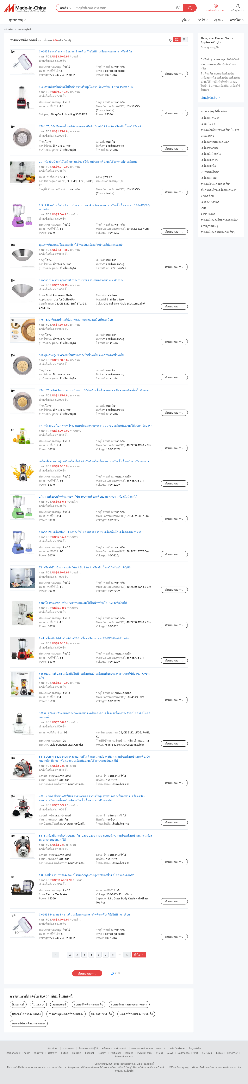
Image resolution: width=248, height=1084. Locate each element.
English (26, 1052)
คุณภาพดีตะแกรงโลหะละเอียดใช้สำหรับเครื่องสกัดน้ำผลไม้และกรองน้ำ (81, 244)
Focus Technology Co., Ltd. (126, 1063)
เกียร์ (203, 208)
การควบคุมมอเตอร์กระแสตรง (66, 1014)
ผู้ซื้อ (184, 20)
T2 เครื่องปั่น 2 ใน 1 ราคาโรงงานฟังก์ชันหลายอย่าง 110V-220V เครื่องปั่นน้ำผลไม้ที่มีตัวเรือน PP (95, 426)
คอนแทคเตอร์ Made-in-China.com (148, 1048)
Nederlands (183, 1052)
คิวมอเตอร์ (18, 1004)
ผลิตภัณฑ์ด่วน (177, 1048)
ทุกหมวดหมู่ (16, 20)
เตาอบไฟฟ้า (208, 124)
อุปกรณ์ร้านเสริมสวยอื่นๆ (216, 184)
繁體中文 (52, 1052)
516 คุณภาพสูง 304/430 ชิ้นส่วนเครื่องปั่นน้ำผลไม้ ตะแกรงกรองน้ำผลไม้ (81, 355)
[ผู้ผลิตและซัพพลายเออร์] (25, 8)
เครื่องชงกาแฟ (209, 148)
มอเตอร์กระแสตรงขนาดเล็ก (136, 1014)
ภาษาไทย (207, 1052)
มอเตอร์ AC (207, 196)
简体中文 (39, 1052)
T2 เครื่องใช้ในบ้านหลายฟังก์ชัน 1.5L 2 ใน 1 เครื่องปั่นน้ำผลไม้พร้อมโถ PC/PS (85, 567)
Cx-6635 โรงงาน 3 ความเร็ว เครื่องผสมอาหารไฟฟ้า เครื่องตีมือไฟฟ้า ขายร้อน (84, 914)
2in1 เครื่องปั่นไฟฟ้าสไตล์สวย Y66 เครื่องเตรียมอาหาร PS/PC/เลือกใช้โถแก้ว (84, 638)
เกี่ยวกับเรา (53, 1048)
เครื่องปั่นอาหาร (210, 118)
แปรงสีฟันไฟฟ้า (210, 172)
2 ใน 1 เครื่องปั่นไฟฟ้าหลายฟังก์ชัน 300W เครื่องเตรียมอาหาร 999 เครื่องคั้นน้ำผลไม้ (88, 496)
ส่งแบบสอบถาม (174, 73)
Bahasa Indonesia (124, 1056)
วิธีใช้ (201, 20)
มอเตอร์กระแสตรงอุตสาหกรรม (129, 1004)
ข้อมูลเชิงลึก (195, 1048)
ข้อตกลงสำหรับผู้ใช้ (88, 1048)
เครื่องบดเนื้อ (208, 166)
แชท (117, 973)
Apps (217, 20)
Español (89, 1052)
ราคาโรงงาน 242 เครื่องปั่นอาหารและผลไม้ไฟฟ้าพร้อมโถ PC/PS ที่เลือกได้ (83, 603)
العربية (170, 1052)
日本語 (64, 1052)
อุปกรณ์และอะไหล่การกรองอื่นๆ (219, 220)
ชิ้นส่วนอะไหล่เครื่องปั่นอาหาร (219, 190)
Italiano (129, 1052)
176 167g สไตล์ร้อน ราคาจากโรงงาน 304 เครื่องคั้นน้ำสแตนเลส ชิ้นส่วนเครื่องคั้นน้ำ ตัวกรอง (94, 390)
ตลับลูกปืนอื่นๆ (209, 226)
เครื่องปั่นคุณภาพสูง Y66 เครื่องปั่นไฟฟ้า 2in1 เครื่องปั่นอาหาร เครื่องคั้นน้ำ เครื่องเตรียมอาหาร (94, 461)
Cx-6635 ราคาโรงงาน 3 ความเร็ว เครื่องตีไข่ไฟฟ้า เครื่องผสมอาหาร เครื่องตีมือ (85, 51)
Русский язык (144, 1052)
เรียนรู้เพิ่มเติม (211, 97)
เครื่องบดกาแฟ (209, 160)
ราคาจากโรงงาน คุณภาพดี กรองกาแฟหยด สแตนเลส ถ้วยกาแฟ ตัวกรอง (81, 280)
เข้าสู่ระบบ (237, 10)
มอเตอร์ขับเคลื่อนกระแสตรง (29, 1023)
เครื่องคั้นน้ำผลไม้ (211, 154)
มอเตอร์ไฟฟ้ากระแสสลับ (88, 1004)
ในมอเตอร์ (38, 1004)
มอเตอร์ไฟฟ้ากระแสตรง (26, 1014)
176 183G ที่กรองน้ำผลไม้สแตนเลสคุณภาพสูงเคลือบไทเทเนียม (76, 319)
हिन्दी (196, 1052)
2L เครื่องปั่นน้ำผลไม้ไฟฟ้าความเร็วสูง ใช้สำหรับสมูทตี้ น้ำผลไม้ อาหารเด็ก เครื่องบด (88, 161)
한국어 (159, 1052)
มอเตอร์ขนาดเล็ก (101, 1014)
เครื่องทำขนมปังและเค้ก (215, 142)
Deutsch (102, 1052)
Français (76, 1052)
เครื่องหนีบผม (209, 178)
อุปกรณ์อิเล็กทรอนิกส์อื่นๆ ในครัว (220, 130)
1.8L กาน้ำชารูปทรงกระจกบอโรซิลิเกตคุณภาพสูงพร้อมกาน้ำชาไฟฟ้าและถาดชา (86, 875)
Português (115, 1052)
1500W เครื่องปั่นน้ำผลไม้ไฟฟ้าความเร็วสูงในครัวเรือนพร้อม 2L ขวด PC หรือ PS (86, 87)
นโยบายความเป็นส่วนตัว (114, 1048)
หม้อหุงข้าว (207, 136)
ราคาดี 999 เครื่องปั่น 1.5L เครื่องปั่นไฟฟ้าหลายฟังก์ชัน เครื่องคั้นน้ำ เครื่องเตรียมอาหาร (90, 532)
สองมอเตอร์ (59, 1004)
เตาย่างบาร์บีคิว (210, 202)
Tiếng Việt (232, 1052)
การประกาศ (69, 1048)
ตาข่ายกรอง (208, 214)
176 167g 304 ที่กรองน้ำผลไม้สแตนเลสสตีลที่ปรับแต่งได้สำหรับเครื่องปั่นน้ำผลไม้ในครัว (91, 126)
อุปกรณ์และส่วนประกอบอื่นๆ (218, 232)
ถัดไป (139, 954)
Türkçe (219, 1052)
